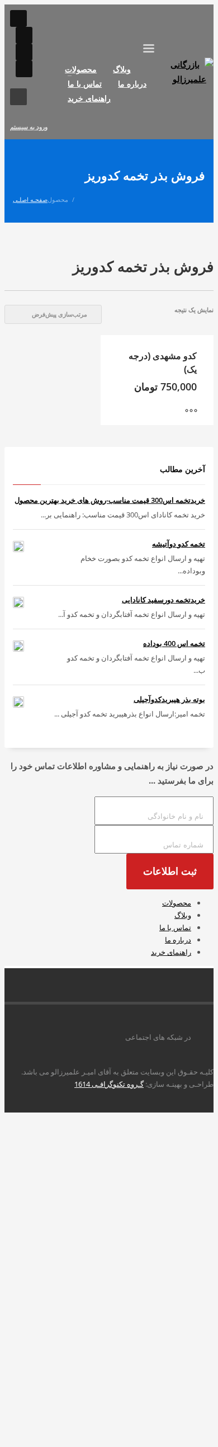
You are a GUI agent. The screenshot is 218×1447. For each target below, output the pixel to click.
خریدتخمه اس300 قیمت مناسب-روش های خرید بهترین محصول (110, 500)
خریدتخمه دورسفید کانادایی (163, 600)
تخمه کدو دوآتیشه (178, 544)
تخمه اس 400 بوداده (174, 643)
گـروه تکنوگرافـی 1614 (109, 1084)
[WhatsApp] (24, 35)
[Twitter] (24, 68)
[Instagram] (18, 18)
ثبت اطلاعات (170, 871)
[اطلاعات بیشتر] (197, 411)
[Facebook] (24, 52)
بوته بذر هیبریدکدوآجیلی (169, 699)
